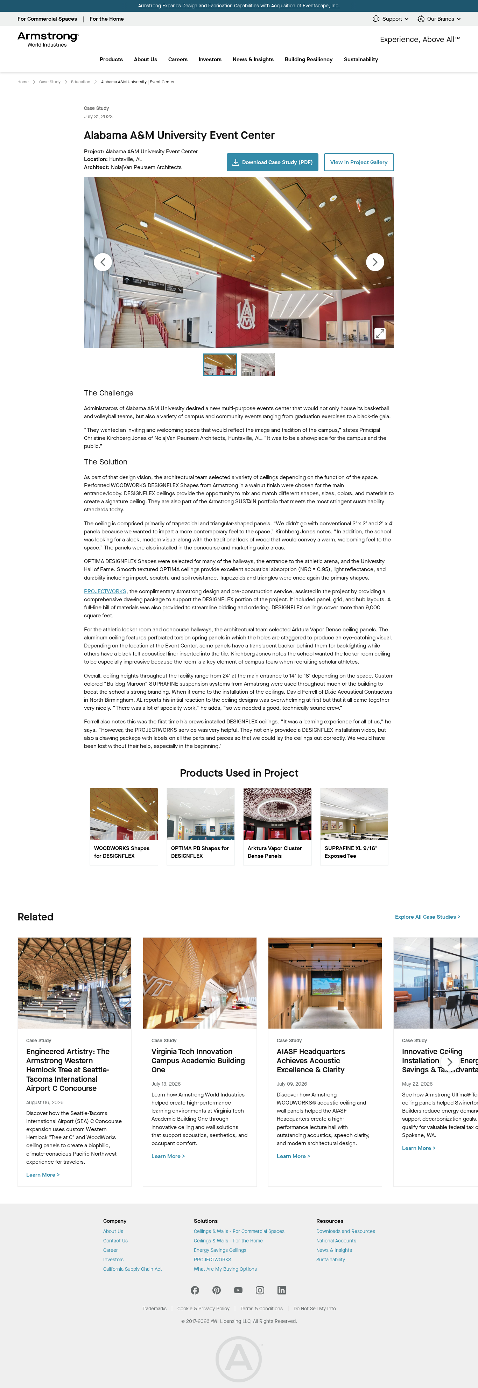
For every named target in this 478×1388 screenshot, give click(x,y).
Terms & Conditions (261, 1308)
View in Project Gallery (359, 162)
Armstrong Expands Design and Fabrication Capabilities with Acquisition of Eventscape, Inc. (239, 5)
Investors (210, 59)
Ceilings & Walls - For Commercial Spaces (239, 1231)
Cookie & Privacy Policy (203, 1308)
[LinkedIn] (282, 1292)
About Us (145, 59)
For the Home (107, 18)
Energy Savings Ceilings (220, 1250)
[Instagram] (260, 1292)
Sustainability (330, 1260)
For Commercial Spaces (47, 18)
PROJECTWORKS (105, 591)
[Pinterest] (217, 1292)
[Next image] (375, 262)
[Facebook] (196, 1292)
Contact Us (115, 1241)
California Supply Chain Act (132, 1269)
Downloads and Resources (345, 1231)
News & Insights (253, 59)
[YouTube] (238, 1292)
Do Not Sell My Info (315, 1308)
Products (111, 59)
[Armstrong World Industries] (48, 39)
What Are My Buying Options (225, 1269)
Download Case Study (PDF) (277, 162)
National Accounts (336, 1241)
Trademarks (154, 1308)
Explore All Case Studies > (428, 916)
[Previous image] (102, 262)
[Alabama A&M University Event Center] (258, 364)
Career (110, 1250)
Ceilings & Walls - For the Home (228, 1241)
